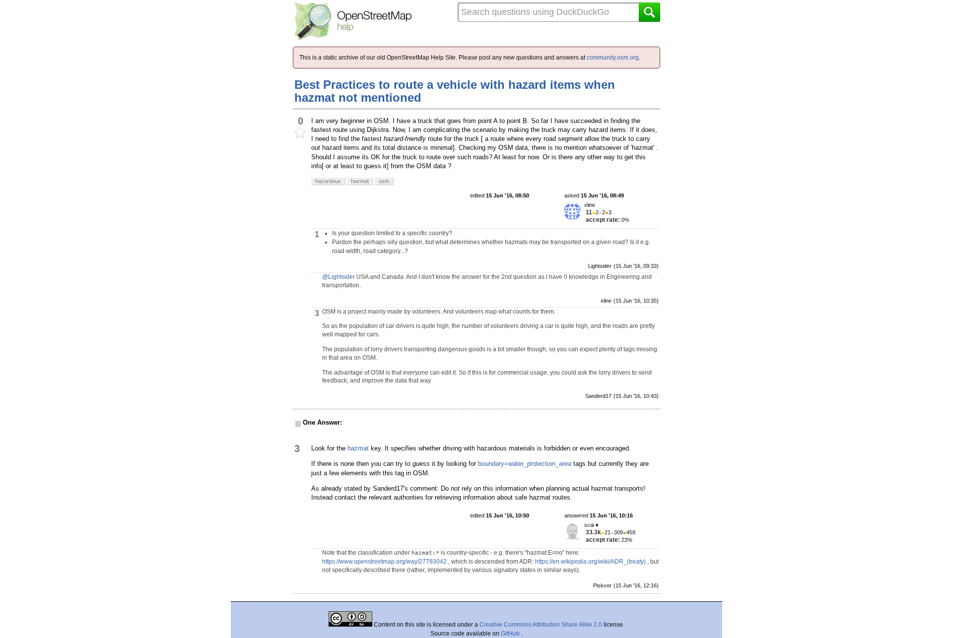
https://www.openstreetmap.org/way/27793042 (384, 561)
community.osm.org (613, 57)
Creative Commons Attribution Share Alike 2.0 (540, 624)
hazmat (358, 448)
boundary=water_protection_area (524, 463)
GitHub (511, 633)
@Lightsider (338, 276)
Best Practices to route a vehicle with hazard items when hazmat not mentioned (454, 91)
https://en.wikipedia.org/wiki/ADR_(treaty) (590, 561)
